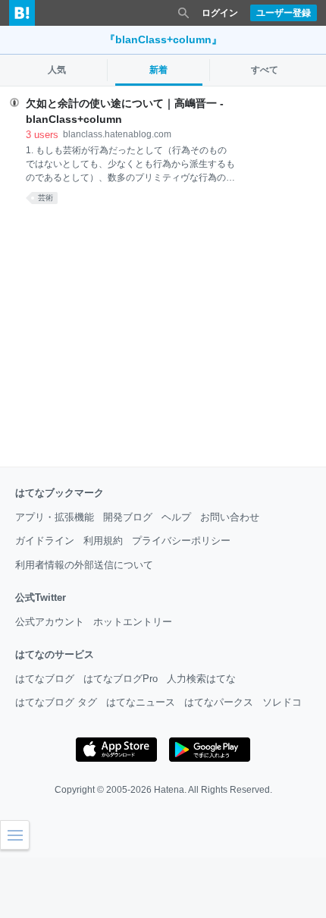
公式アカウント (49, 621)
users (42, 134)
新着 (158, 69)
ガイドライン (44, 540)
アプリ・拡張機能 (54, 517)
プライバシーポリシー (181, 540)
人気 (57, 69)
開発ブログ (127, 517)
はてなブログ (44, 678)
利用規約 (103, 540)
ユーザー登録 (283, 13)
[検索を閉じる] (183, 13)
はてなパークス (218, 702)
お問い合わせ (229, 517)
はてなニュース (140, 702)
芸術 (45, 197)
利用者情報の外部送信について (84, 565)
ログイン (220, 13)
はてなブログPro (120, 678)
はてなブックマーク (59, 492)
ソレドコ (282, 702)
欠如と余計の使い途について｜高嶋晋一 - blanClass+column (125, 111)
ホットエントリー (132, 621)
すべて (264, 69)
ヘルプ (176, 517)
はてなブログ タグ (56, 702)
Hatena (169, 789)
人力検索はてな (201, 678)
